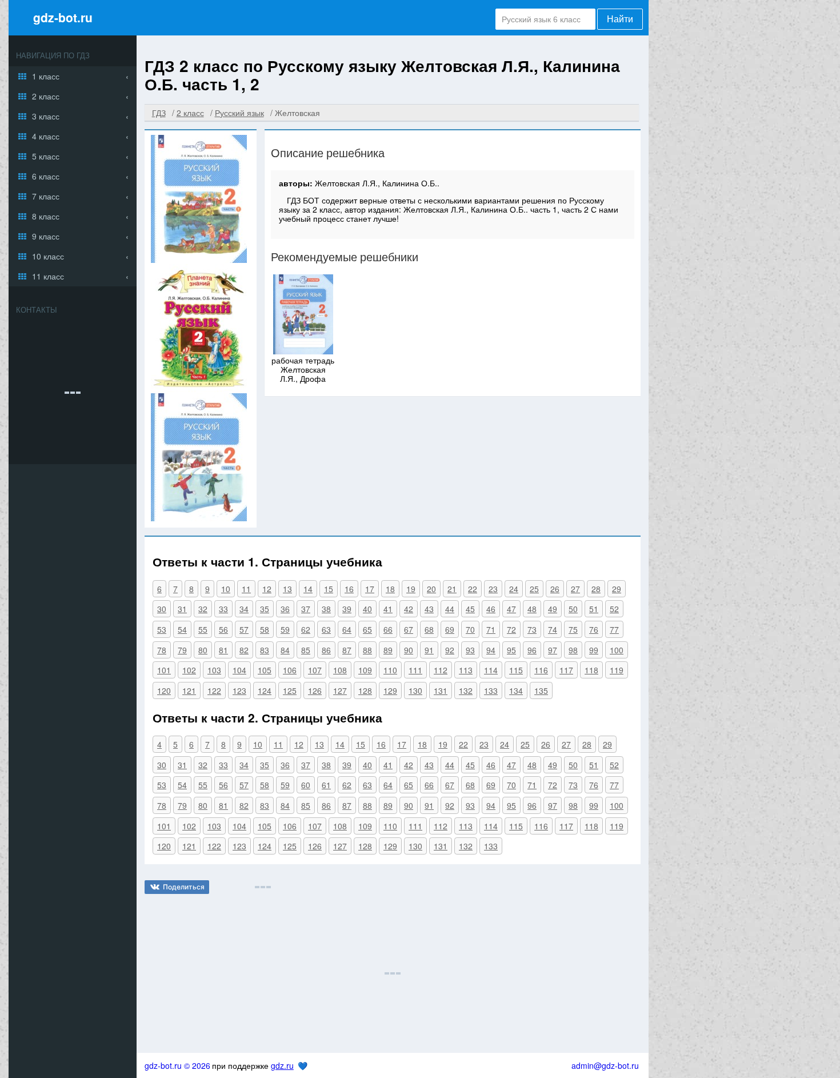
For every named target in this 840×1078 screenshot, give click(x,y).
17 (369, 588)
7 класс (45, 196)
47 (511, 608)
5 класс (45, 156)
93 (470, 650)
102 (189, 670)
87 (346, 650)
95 (511, 650)
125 (290, 690)
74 (552, 629)
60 (305, 784)
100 (616, 650)
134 (516, 690)
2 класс (45, 96)
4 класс (45, 136)
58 (264, 629)
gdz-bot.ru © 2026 (177, 1065)
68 (429, 629)
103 (214, 670)
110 (390, 670)
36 (285, 608)
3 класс (45, 116)
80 (202, 650)
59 (285, 629)
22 (472, 588)
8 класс (45, 216)
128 (365, 690)
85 (305, 650)
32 (202, 608)
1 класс (45, 76)
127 (340, 690)
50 (573, 608)
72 (511, 629)
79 (182, 650)
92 (449, 650)
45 (470, 608)
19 (410, 588)
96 (532, 650)
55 (202, 629)
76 (593, 629)
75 (573, 629)
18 (390, 588)
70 (470, 629)
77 (614, 629)
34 (244, 608)
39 (346, 608)
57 (244, 629)
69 (449, 629)
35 (264, 608)
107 (315, 670)
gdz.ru (282, 1065)
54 (182, 629)
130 (415, 690)
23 (493, 588)
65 (367, 629)
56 (223, 629)
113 (466, 670)
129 (390, 690)
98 (573, 650)
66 (388, 629)
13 (287, 588)
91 (429, 650)
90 (408, 650)
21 (452, 588)
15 (328, 588)
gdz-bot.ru (63, 17)
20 (431, 588)
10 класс (48, 256)
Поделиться (184, 887)
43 (429, 608)
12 (266, 588)
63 (326, 629)
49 (552, 608)
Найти (620, 19)
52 (614, 608)
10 (225, 588)
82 (244, 650)
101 (164, 670)
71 (490, 629)
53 (161, 629)
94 (490, 650)
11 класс (48, 276)
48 (532, 608)
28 (596, 588)
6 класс (45, 176)
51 (593, 608)
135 (541, 690)
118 (591, 670)
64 (346, 629)
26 (554, 588)
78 (161, 650)
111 (415, 670)
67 (408, 629)
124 (264, 690)
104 (239, 670)
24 (513, 588)
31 (182, 608)
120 (164, 690)
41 (388, 608)
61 (326, 784)
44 (449, 608)
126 (315, 690)
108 (340, 670)
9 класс (45, 236)
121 (189, 690)
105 (264, 670)
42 (408, 608)
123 (239, 690)
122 (214, 690)
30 (161, 608)
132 (466, 690)
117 (566, 670)
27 (575, 588)
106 (290, 670)
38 (326, 608)
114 (491, 670)
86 (326, 650)
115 (516, 670)
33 (223, 608)
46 (490, 608)
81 (223, 650)
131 (440, 690)
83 (264, 650)
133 (491, 690)
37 (305, 608)
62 (305, 629)
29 (616, 588)
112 (440, 670)
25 (534, 588)
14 (308, 588)
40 (367, 608)
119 (616, 670)
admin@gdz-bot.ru (605, 1065)
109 (365, 670)
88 (367, 650)
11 (246, 588)
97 (552, 650)
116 (541, 670)
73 (532, 629)
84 (285, 650)
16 (349, 588)
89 (388, 650)
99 (593, 650)
